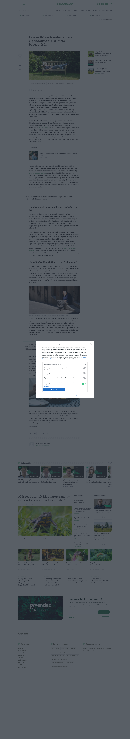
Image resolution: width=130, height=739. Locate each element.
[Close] (91, 344)
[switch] (84, 368)
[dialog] (65, 369)
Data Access (65, 395)
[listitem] (65, 364)
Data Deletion (56, 395)
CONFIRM (54, 389)
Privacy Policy (73, 395)
